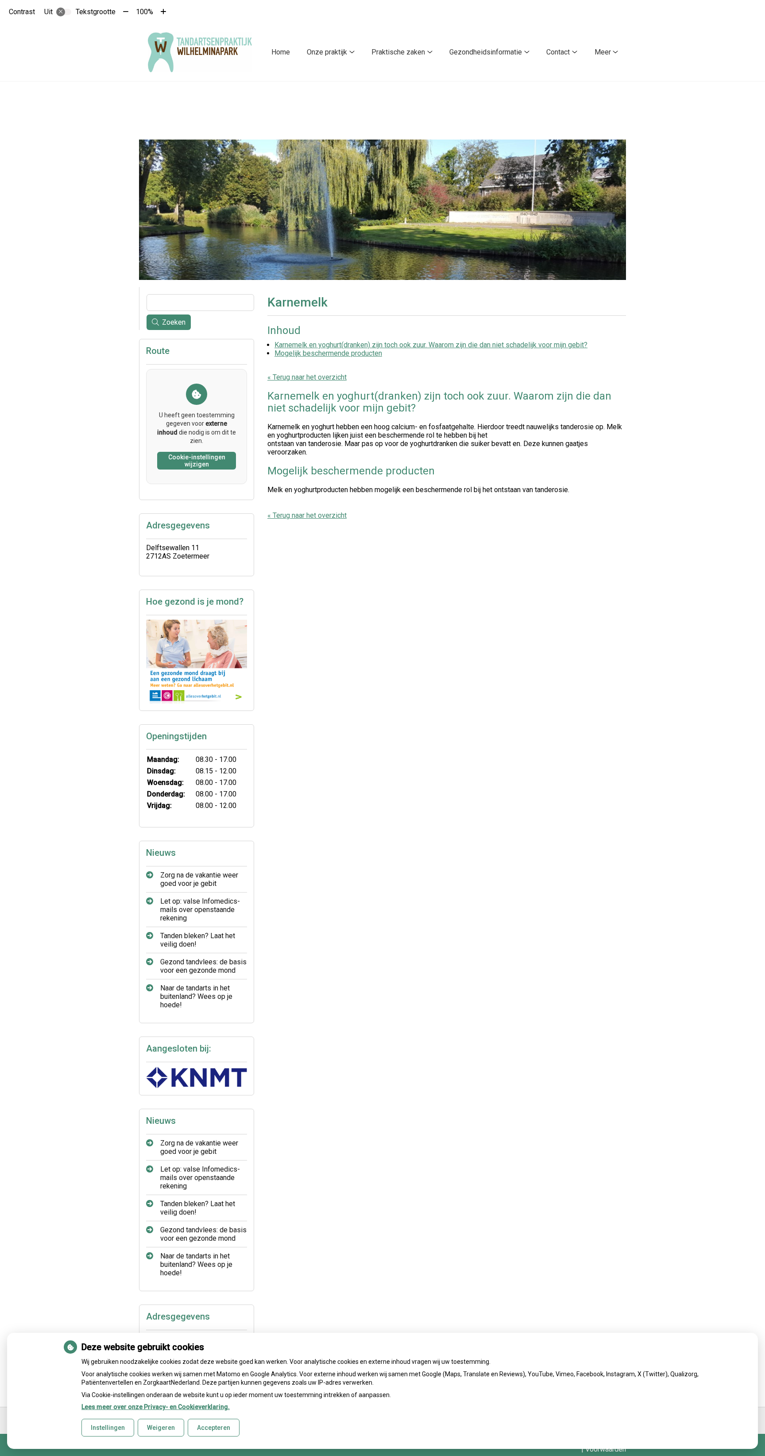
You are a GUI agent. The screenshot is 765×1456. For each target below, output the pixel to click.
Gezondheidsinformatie (485, 52)
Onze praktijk (327, 52)
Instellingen (108, 1427)
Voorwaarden (605, 1449)
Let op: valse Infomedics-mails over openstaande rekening (200, 909)
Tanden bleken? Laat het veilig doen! (197, 940)
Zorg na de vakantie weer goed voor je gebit (199, 879)
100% (144, 12)
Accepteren (213, 1427)
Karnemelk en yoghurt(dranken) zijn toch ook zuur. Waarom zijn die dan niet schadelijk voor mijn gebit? (430, 345)
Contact (558, 52)
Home (280, 52)
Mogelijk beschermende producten (328, 353)
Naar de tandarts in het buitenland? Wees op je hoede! (196, 996)
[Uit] (63, 12)
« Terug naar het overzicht (307, 377)
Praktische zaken (398, 52)
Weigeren (161, 1427)
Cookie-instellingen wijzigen (196, 461)
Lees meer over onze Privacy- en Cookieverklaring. (155, 1406)
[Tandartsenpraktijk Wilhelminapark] (200, 52)
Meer (603, 52)
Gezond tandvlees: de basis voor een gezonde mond (203, 966)
